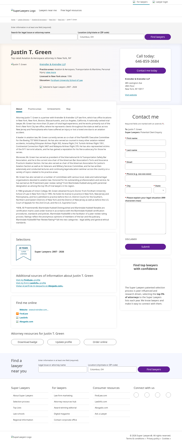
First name (131, 138)
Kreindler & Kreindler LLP (53, 64)
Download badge (27, 342)
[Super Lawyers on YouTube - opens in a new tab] (157, 394)
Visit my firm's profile (31, 283)
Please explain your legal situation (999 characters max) (145, 199)
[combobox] (44, 37)
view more (51, 72)
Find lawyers (158, 37)
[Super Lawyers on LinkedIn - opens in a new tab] (168, 394)
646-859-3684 (147, 61)
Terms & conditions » (136, 438)
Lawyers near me (48, 10)
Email (128, 162)
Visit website (131, 95)
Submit (145, 246)
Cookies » (166, 438)
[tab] (19, 109)
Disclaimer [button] (131, 239)
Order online (100, 342)
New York (52, 20)
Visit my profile (28, 280)
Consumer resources (106, 388)
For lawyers (59, 388)
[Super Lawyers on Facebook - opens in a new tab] (136, 394)
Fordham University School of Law (67, 80)
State (157, 185)
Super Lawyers (20, 388)
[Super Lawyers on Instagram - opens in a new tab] (146, 394)
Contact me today (147, 70)
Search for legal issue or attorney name (30, 32)
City (127, 185)
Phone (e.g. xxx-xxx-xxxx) (138, 174)
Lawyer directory (23, 20)
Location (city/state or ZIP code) (93, 32)
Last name (131, 150)
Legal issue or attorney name (52, 365)
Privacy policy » (154, 438)
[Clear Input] (74, 36)
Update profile (63, 342)
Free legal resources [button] (71, 10)
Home (13, 20)
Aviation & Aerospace (39, 20)
